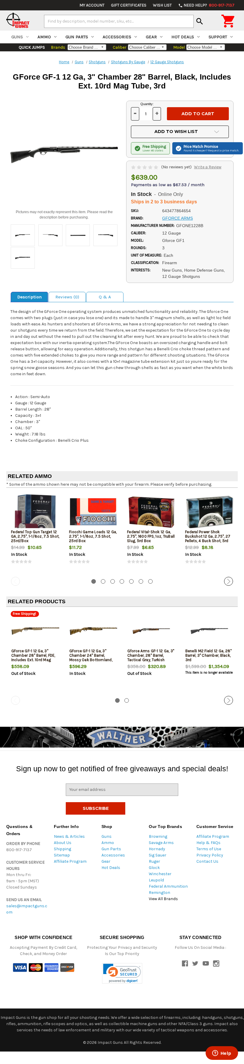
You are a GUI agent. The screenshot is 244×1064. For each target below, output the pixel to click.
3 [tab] (112, 581)
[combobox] (119, 21)
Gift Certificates (128, 5)
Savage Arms (161, 842)
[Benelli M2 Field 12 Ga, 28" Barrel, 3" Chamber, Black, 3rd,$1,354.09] (209, 631)
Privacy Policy (209, 855)
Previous (15, 581)
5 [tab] (131, 581)
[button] (122, 973)
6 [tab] (141, 581)
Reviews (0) (67, 297)
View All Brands (163, 898)
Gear (151, 36)
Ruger (154, 861)
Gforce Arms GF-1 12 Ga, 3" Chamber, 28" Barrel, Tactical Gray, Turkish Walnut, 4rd (150, 657)
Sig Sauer (157, 855)
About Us (62, 842)
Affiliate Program (70, 861)
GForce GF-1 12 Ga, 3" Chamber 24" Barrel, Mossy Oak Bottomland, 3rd (90, 657)
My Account (91, 5)
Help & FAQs (208, 842)
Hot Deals (182, 36)
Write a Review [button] (207, 167)
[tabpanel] (35, 533)
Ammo (44, 36)
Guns (17, 36)
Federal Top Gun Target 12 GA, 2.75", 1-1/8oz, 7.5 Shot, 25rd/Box (35, 536)
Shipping (62, 848)
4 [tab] (122, 581)
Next (228, 581)
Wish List (162, 5)
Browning (158, 836)
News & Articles (69, 836)
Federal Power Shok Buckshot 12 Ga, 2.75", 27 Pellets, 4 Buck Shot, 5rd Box (207, 538)
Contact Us (207, 861)
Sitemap (62, 855)
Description (29, 297)
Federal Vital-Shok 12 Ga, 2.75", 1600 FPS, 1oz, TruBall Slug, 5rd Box (151, 536)
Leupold (156, 880)
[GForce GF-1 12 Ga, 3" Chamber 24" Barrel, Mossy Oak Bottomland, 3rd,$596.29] (93, 631)
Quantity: (147, 104)
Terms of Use (208, 848)
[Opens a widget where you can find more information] (221, 1053)
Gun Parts (76, 36)
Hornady (157, 848)
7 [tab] (150, 581)
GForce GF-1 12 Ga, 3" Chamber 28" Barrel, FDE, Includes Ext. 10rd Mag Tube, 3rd (33, 657)
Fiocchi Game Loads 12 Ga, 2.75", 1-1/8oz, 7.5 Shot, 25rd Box (93, 536)
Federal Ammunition (168, 886)
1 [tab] (93, 581)
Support (218, 36)
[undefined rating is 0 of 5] (145, 167)
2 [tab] (103, 581)
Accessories (117, 36)
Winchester (160, 873)
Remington (159, 892)
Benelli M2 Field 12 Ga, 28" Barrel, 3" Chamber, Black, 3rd (208, 655)
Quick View (36, 511)
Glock (154, 867)
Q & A (105, 297)
